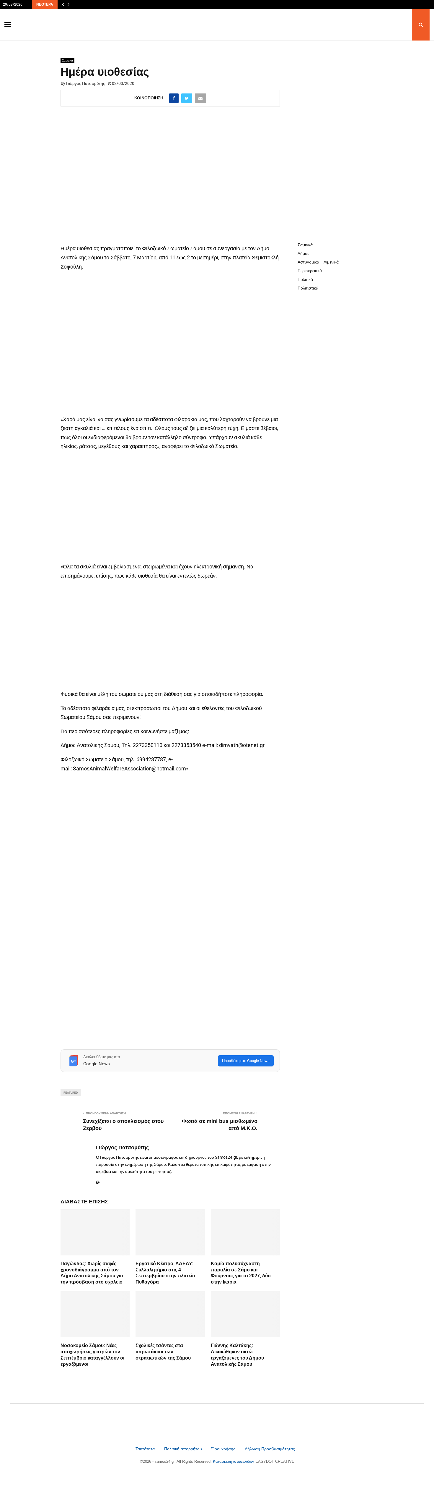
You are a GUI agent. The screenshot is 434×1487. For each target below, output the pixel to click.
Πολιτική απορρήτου (183, 1448)
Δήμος (303, 253)
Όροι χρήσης (223, 1448)
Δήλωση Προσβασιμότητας (270, 1448)
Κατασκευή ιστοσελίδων (234, 1461)
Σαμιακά (67, 60)
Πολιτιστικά (308, 288)
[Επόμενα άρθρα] (68, 4)
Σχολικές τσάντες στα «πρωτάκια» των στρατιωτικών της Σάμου (163, 1351)
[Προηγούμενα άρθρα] (63, 4)
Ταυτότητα (146, 1448)
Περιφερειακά (310, 270)
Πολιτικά (305, 279)
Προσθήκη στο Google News (246, 1060)
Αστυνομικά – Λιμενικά (318, 262)
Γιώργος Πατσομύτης (85, 83)
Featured (70, 1092)
